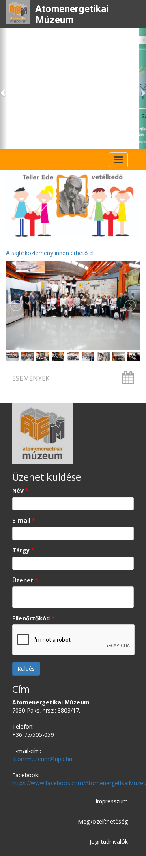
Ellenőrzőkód (33, 618)
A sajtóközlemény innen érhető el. (50, 253)
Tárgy (23, 550)
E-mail (23, 520)
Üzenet (25, 580)
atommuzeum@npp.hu (42, 759)
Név (20, 490)
